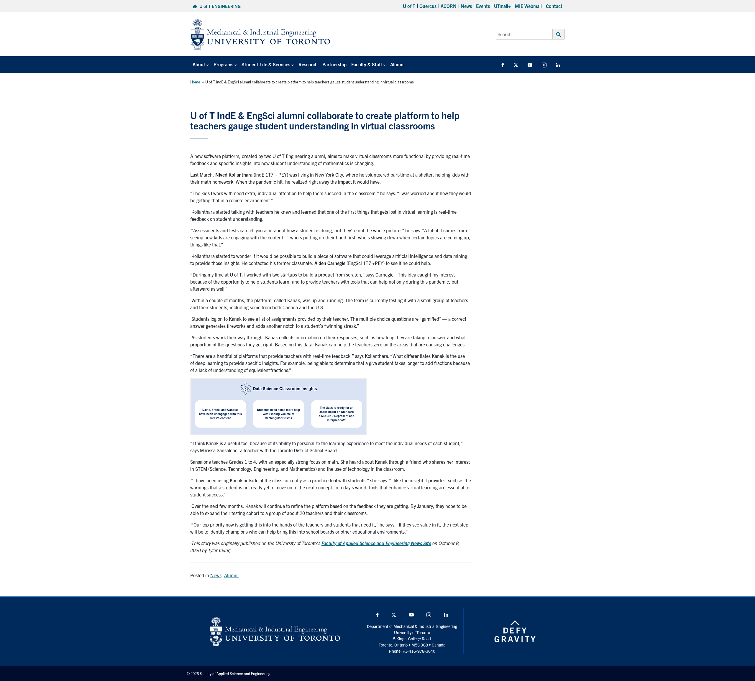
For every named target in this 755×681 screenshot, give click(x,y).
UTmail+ (502, 6)
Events (483, 6)
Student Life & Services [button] (266, 64)
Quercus (427, 6)
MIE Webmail (528, 6)
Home (195, 81)
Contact (554, 6)
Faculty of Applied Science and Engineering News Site (376, 543)
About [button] (199, 64)
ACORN (449, 6)
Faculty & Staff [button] (366, 64)
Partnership (334, 64)
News (466, 6)
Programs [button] (223, 64)
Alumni (397, 64)
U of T (409, 6)
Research (308, 64)
